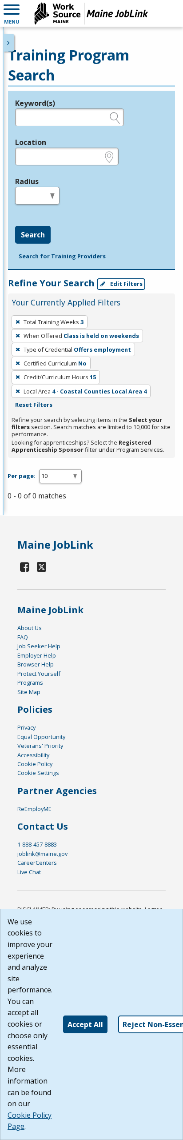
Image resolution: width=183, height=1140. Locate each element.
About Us (29, 628)
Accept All (85, 1024)
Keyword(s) (35, 103)
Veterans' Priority (40, 746)
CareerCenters (37, 863)
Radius (27, 181)
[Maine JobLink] (91, 13)
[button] (11, 13)
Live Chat (29, 872)
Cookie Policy (34, 764)
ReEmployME (34, 809)
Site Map (28, 692)
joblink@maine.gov (42, 854)
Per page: (22, 476)
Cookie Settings (38, 773)
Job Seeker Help (38, 646)
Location (30, 142)
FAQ (22, 637)
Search (33, 235)
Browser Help (35, 664)
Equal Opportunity (41, 737)
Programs (30, 682)
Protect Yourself (38, 674)
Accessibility (33, 755)
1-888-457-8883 (37, 844)
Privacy (26, 727)
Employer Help (36, 655)
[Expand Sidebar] (9, 43)
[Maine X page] (42, 566)
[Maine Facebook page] (24, 566)
